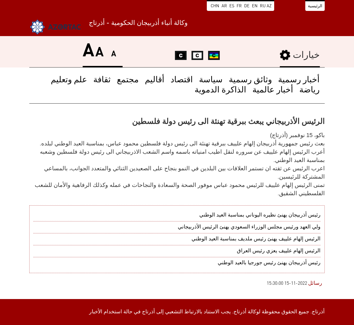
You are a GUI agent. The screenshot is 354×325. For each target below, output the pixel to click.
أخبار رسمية (299, 80)
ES (231, 6)
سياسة (211, 80)
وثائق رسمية (250, 80)
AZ (269, 6)
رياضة (309, 90)
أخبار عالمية (272, 90)
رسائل (315, 283)
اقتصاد (182, 80)
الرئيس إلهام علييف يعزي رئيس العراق (279, 251)
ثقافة (102, 80)
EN (255, 6)
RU (263, 6)
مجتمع (128, 80)
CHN (215, 6)
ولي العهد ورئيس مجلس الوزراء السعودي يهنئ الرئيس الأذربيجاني (249, 227)
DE (247, 6)
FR (239, 6)
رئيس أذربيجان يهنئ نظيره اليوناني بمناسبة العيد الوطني (260, 215)
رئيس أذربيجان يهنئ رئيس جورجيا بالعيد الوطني (269, 263)
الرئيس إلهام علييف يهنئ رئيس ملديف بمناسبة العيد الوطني (256, 239)
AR (224, 6)
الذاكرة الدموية (220, 90)
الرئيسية (315, 6)
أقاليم (154, 80)
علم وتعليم (69, 80)
